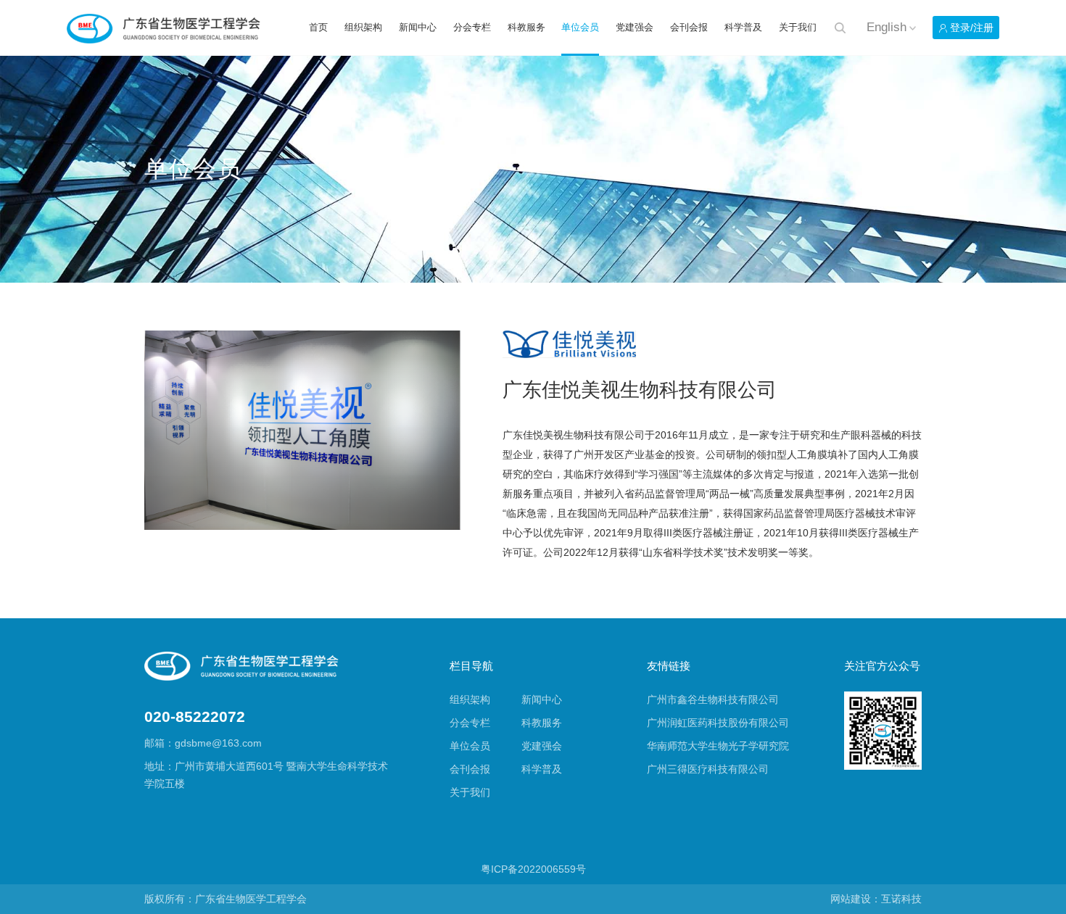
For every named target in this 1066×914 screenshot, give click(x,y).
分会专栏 (472, 27)
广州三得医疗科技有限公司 (708, 769)
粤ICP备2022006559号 (533, 869)
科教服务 (526, 27)
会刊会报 (689, 27)
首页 (318, 27)
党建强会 (634, 27)
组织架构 (363, 27)
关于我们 (798, 27)
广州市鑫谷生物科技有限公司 (713, 699)
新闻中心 (418, 27)
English (886, 28)
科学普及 (743, 27)
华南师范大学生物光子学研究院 (718, 746)
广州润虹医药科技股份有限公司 (718, 723)
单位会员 (580, 27)
